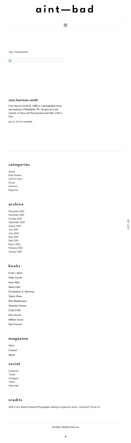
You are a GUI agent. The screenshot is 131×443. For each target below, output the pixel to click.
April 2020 (13, 240)
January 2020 (15, 251)
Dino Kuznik (15, 315)
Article (12, 171)
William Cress (16, 319)
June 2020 (14, 233)
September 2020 (17, 222)
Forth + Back (15, 273)
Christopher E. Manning (21, 291)
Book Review (15, 175)
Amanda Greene (17, 305)
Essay (12, 182)
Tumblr (12, 374)
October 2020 (15, 218)
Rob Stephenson (18, 301)
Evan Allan (14, 282)
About (12, 354)
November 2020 (16, 215)
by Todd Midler (26, 122)
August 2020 (15, 226)
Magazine (13, 190)
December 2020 (16, 211)
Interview (13, 186)
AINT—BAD (65, 10)
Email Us (95, 407)
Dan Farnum (15, 324)
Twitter (12, 382)
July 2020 (13, 229)
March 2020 (14, 244)
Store (11, 345)
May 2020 (13, 237)
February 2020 (16, 248)
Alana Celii (14, 287)
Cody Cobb (15, 310)
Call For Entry (15, 179)
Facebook (13, 371)
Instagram (13, 378)
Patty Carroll (15, 277)
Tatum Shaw (15, 296)
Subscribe (13, 385)
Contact (13, 350)
